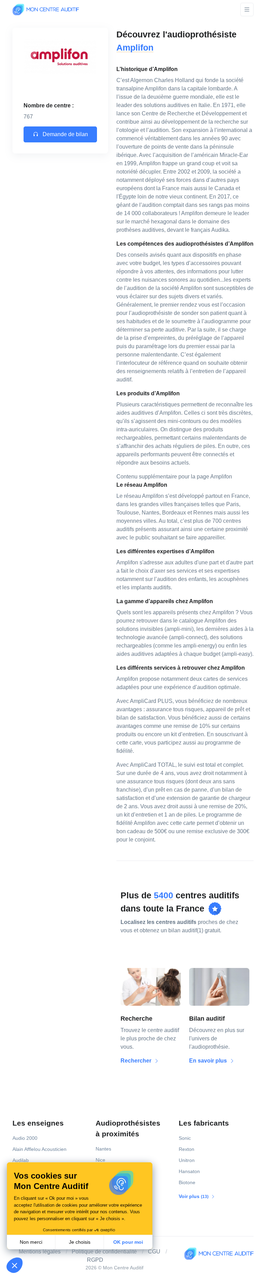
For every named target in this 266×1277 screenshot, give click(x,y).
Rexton (186, 1149)
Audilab (20, 1160)
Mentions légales (40, 1251)
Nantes (103, 1149)
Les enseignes (38, 1123)
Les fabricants (204, 1123)
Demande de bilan (64, 134)
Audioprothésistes (128, 1128)
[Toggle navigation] (247, 9)
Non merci (31, 1242)
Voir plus (194, 1196)
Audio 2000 (24, 1138)
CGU (154, 1251)
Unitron (187, 1160)
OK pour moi (128, 1242)
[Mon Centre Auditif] (45, 9)
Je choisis (79, 1242)
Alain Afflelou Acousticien (39, 1149)
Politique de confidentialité (104, 1251)
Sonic (185, 1138)
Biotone (187, 1182)
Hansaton (189, 1171)
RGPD (95, 1260)
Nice (100, 1160)
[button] (14, 1265)
